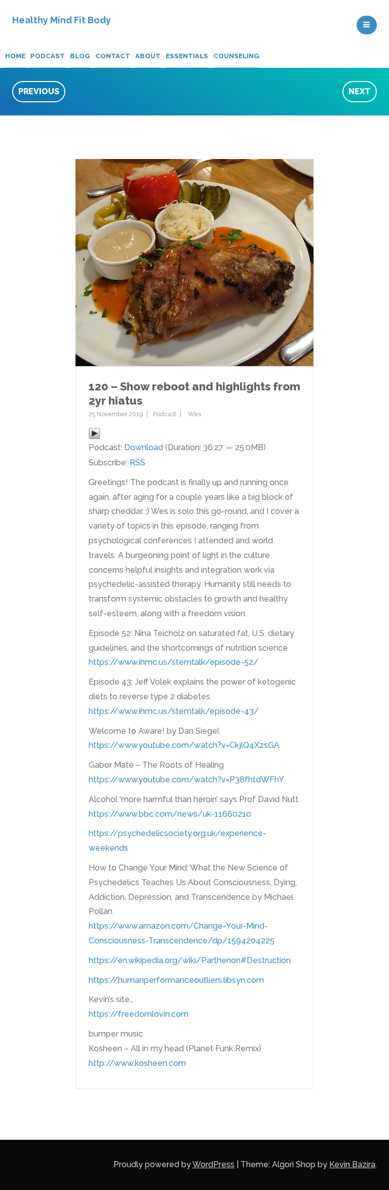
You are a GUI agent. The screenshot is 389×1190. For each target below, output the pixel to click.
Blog (80, 56)
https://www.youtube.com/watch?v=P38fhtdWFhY (186, 779)
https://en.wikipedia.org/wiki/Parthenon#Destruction (190, 960)
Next (359, 91)
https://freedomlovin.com (138, 1014)
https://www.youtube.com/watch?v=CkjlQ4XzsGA (184, 745)
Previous (38, 91)
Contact (112, 56)
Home (15, 56)
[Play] (94, 433)
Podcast (47, 56)
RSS (137, 462)
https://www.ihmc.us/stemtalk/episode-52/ (173, 662)
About (148, 56)
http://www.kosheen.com (137, 1063)
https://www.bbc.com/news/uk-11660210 (170, 814)
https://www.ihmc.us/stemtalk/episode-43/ (174, 711)
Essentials (187, 56)
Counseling (236, 56)
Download (143, 447)
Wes (194, 414)
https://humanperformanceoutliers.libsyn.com (176, 980)
